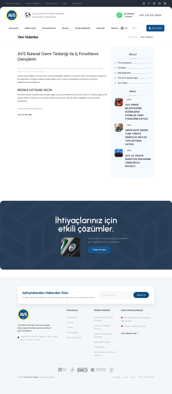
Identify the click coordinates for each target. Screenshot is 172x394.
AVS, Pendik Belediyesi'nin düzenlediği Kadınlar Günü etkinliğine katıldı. (136, 111)
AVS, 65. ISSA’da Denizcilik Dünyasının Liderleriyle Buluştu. (138, 161)
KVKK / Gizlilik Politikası (146, 377)
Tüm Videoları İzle (129, 333)
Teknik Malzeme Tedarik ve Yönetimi (105, 353)
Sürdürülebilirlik (82, 28)
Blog (65, 3)
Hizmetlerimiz (49, 28)
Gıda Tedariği (99, 347)
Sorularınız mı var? (129, 15)
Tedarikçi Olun (51, 3)
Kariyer (65, 28)
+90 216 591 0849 (150, 15)
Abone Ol (141, 295)
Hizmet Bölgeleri (33, 3)
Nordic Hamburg (13, 3)
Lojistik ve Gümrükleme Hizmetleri (103, 335)
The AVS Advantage (127, 78)
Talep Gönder (99, 249)
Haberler (100, 28)
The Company (125, 62)
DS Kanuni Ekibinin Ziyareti (135, 326)
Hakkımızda (30, 28)
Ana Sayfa (132, 37)
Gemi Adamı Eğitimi (102, 342)
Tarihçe (70, 322)
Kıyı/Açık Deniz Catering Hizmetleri (103, 319)
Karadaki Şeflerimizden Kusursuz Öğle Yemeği (135, 319)
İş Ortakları (117, 377)
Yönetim (70, 327)
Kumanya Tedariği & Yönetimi (102, 327)
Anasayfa (13, 28)
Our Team (123, 83)
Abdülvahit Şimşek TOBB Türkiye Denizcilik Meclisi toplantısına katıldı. (136, 137)
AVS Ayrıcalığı (72, 332)
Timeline (122, 67)
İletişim (114, 28)
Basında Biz (77, 3)
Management (124, 73)
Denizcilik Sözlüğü (74, 338)
